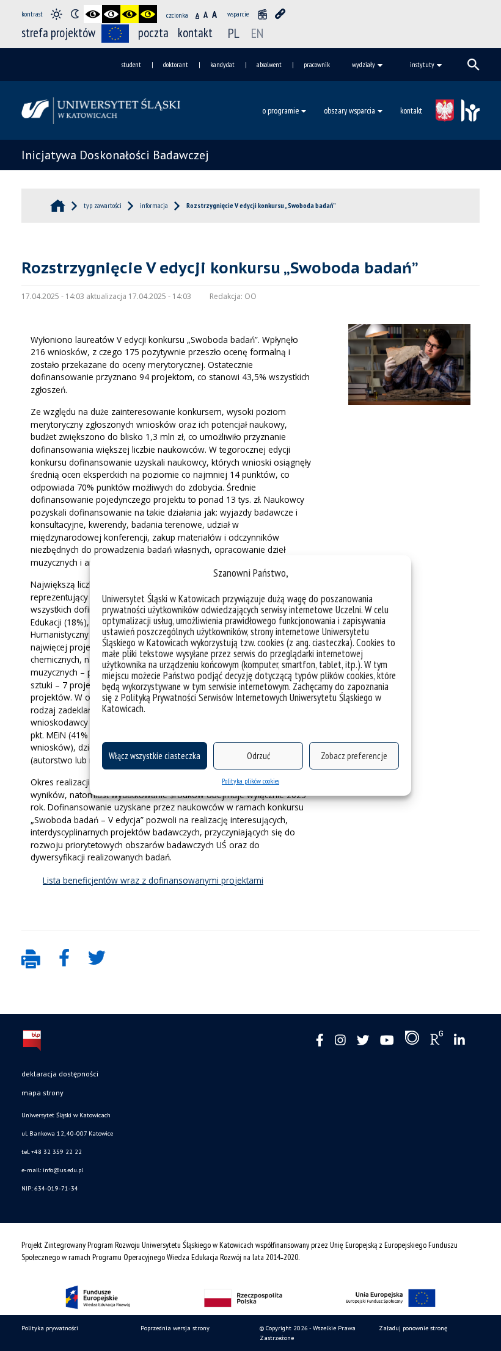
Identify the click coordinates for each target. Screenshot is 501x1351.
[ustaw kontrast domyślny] (56, 14)
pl (234, 32)
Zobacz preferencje (354, 756)
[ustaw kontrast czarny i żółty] (129, 14)
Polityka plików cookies (250, 780)
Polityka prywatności (49, 1328)
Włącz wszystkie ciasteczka (154, 756)
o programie (280, 110)
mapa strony (42, 1092)
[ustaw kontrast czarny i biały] (93, 14)
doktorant (175, 64)
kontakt (195, 32)
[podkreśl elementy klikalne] (280, 14)
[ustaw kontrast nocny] (74, 14)
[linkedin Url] (459, 1040)
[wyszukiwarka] (473, 65)
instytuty (422, 64)
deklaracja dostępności (59, 1073)
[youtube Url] (387, 1040)
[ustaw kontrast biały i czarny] (111, 14)
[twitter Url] (363, 1040)
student (131, 64)
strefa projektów (58, 32)
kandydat (222, 64)
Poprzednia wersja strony (175, 1328)
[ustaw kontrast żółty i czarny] (148, 14)
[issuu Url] (412, 1040)
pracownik (317, 64)
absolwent (269, 64)
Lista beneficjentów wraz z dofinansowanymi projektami (153, 880)
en (257, 32)
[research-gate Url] (436, 1040)
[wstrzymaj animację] (262, 14)
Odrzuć (258, 756)
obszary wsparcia (349, 110)
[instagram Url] (340, 1040)
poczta (153, 32)
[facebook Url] (320, 1040)
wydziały (363, 64)
